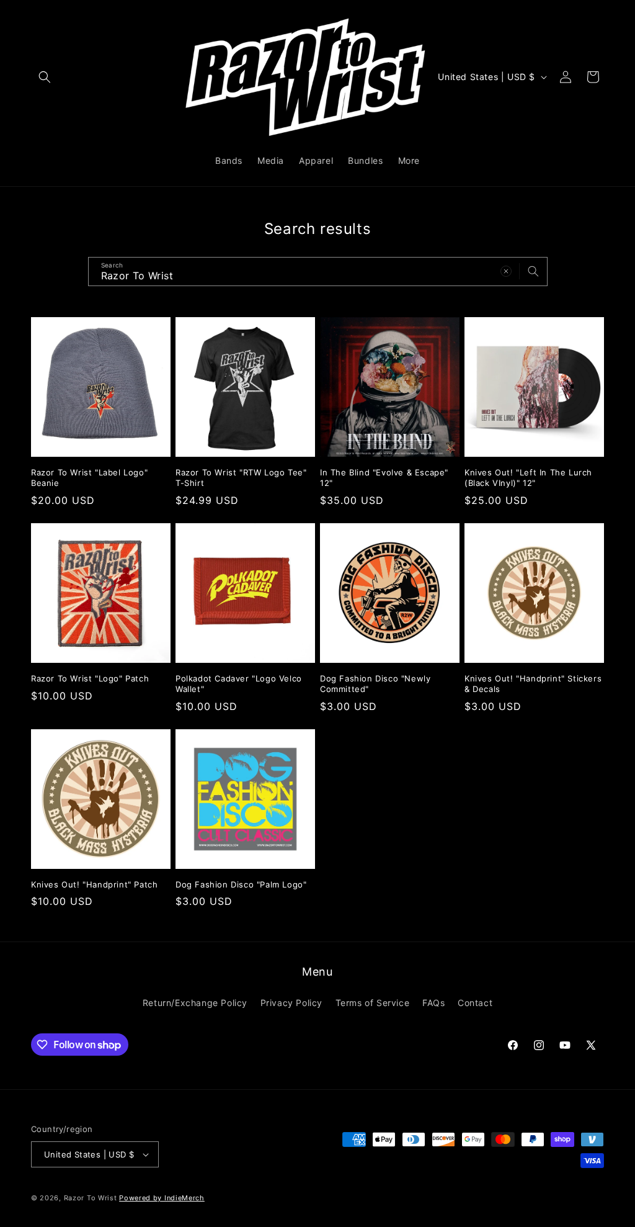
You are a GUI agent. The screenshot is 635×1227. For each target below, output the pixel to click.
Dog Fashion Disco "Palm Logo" (240, 884)
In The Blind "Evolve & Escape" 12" (384, 477)
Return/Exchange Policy (195, 1002)
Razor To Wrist (90, 1197)
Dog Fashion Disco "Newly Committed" (375, 683)
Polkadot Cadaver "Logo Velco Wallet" (238, 683)
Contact (475, 1002)
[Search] (533, 271)
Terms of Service (372, 1002)
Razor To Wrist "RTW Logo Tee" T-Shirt (240, 477)
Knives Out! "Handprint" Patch (94, 884)
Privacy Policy (291, 1002)
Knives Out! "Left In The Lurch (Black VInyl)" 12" (528, 477)
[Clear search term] (506, 271)
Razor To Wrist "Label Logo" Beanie (89, 477)
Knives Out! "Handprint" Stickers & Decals (533, 683)
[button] (44, 77)
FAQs (433, 1002)
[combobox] (318, 271)
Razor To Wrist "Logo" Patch (90, 678)
